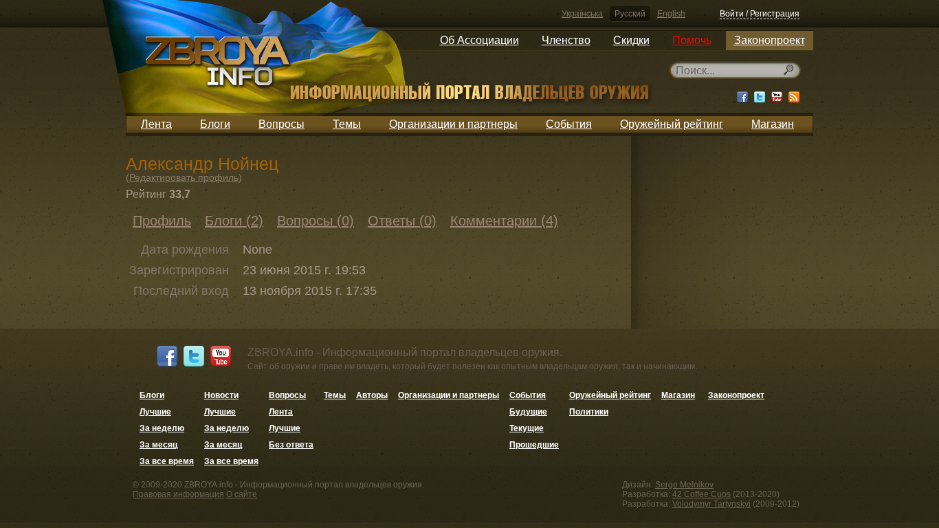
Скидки (631, 40)
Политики (588, 412)
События (569, 124)
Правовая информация (178, 494)
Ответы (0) (402, 220)
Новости (221, 395)
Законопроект (769, 40)
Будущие (528, 412)
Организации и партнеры (453, 124)
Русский (630, 14)
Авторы (372, 395)
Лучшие (155, 412)
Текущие (526, 428)
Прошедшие (534, 445)
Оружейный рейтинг (671, 124)
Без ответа (291, 445)
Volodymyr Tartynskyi (711, 504)
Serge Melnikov (684, 485)
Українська (582, 14)
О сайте (241, 494)
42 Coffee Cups (701, 494)
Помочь (691, 40)
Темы (347, 124)
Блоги (215, 124)
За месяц (158, 445)
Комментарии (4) (504, 220)
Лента (156, 124)
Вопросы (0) (315, 220)
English (671, 14)
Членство (566, 40)
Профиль (162, 220)
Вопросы (281, 124)
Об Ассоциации (479, 40)
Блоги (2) (234, 220)
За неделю (162, 428)
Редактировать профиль (184, 177)
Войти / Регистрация (759, 14)
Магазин (772, 124)
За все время (167, 461)
